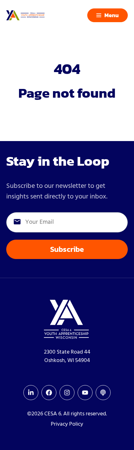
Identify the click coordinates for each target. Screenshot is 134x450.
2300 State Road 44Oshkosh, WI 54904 (67, 356)
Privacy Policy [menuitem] (67, 424)
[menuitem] (30, 392)
